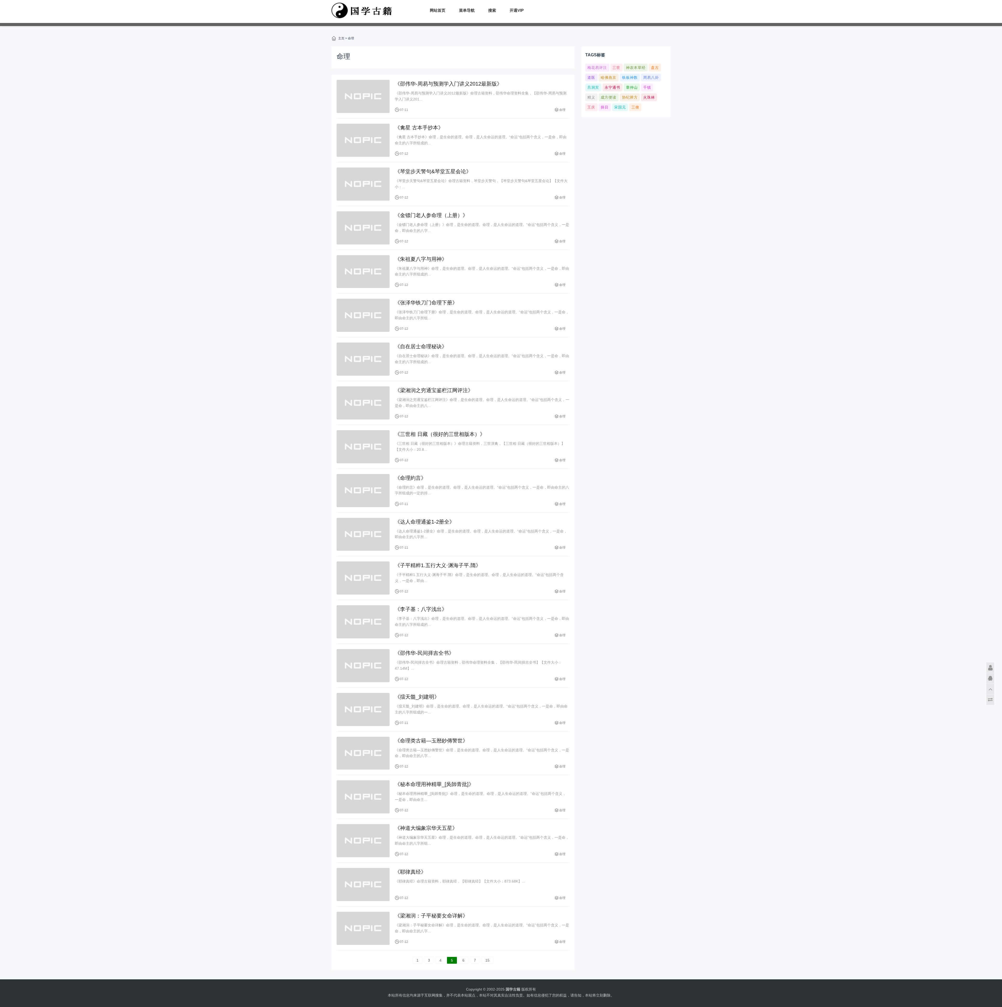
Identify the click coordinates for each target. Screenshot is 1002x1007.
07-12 (404, 153)
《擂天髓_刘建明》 (417, 697)
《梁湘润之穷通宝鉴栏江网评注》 (434, 390)
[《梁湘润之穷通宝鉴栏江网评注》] (363, 402)
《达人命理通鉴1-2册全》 (425, 522)
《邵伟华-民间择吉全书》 (424, 653)
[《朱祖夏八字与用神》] (363, 271)
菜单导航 (467, 10)
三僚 (635, 107)
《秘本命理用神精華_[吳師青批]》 (434, 784)
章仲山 (632, 87)
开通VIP (517, 10)
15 (487, 960)
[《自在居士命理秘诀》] (363, 359)
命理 (351, 38)
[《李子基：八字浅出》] (363, 621)
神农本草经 (636, 67)
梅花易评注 (597, 67)
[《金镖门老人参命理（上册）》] (363, 227)
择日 (605, 107)
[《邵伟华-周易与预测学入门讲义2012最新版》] (363, 96)
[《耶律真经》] (363, 884)
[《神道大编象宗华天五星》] (363, 840)
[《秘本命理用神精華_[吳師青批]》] (363, 796)
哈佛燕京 (608, 77)
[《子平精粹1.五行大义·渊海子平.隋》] (363, 578)
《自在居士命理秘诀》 (421, 346)
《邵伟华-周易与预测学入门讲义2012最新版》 (448, 84)
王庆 (591, 107)
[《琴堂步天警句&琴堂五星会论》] (363, 184)
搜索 (492, 10)
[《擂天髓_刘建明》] (363, 709)
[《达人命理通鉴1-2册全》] (363, 534)
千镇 (647, 87)
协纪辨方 (630, 97)
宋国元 (620, 107)
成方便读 (608, 97)
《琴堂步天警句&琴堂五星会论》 (433, 171)
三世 (616, 67)
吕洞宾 (593, 87)
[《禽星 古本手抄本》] (363, 140)
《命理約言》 (410, 478)
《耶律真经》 (410, 872)
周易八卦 (651, 77)
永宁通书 (612, 87)
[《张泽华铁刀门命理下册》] (363, 315)
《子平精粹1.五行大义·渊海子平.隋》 (438, 565)
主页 (341, 38)
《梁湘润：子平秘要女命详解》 (431, 916)
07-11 (404, 110)
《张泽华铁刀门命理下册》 (426, 302)
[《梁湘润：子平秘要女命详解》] (363, 928)
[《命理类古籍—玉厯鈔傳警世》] (363, 753)
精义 (591, 97)
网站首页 (437, 10)
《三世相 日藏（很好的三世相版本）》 (440, 434)
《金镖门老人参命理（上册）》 (431, 215)
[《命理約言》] (363, 490)
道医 (591, 77)
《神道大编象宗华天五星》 (426, 828)
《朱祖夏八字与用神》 (421, 259)
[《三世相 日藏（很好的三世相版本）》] (363, 446)
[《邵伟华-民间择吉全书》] (363, 665)
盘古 (655, 67)
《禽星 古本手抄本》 (419, 127)
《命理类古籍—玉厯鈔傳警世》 (431, 741)
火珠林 (649, 97)
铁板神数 (630, 77)
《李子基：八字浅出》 (421, 609)
